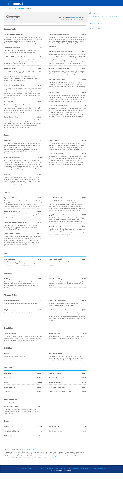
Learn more (76, 17)
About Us (23, 468)
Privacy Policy (84, 468)
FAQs (30, 468)
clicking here (55, 456)
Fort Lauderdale (19, 8)
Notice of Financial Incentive (99, 468)
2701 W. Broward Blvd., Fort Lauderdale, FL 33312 (103, 17)
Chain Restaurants (60, 468)
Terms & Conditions (73, 468)
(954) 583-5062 (13, 19)
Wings (98, 28)
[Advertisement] (104, 44)
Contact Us (50, 468)
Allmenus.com (30, 449)
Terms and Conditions (50, 458)
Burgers (91, 28)
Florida (10, 8)
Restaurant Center (39, 468)
